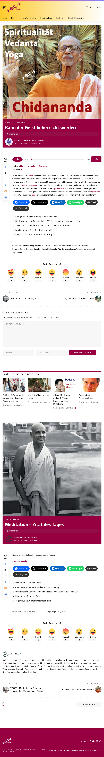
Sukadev (37, 249)
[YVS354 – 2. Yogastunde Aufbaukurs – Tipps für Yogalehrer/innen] (14, 385)
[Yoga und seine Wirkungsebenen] (90, 385)
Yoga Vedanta (17, 252)
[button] (5, 7)
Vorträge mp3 (89, 249)
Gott (33, 195)
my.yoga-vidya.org (39, 663)
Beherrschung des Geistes (33, 245)
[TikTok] (100, 741)
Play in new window (28, 166)
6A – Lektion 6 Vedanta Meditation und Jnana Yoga (37, 587)
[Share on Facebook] (6, 167)
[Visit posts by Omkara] (9, 539)
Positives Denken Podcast (22, 249)
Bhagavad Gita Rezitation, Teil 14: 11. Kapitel (35, 234)
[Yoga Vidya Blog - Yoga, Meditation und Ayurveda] (13, 7)
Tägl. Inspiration (20, 122)
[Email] (6, 191)
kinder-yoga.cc (93, 660)
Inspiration (49, 245)
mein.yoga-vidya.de (58, 663)
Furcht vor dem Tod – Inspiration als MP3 (34, 230)
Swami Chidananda (29, 185)
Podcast (8, 122)
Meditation (27, 611)
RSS (22, 169)
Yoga (54, 188)
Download (43, 166)
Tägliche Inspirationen (66, 249)
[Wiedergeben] (17, 159)
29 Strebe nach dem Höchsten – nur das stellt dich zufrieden (42, 225)
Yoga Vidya (56, 611)
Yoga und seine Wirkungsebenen (86, 396)
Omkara (20, 537)
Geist (31, 175)
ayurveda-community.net (17, 663)
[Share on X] (6, 173)
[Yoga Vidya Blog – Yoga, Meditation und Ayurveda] (7, 741)
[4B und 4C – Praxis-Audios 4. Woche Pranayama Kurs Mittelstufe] (64, 385)
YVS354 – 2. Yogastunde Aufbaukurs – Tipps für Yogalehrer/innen (13, 398)
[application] (56, 158)
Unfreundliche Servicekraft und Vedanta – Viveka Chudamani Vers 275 (47, 591)
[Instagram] (96, 741)
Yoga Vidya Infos (24, 140)
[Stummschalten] (96, 159)
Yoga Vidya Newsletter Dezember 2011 (33, 600)
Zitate (63, 611)
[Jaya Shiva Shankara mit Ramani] (39, 385)
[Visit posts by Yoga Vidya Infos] (9, 142)
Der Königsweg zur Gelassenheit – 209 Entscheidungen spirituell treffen (47, 221)
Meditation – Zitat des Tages (28, 582)
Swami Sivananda (19, 561)
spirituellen (95, 191)
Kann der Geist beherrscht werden (67, 245)
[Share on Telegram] (6, 185)
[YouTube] (93, 741)
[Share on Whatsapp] (6, 179)
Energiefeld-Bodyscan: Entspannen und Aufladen (37, 216)
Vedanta (60, 188)
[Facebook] (90, 741)
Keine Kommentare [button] (89, 704)
